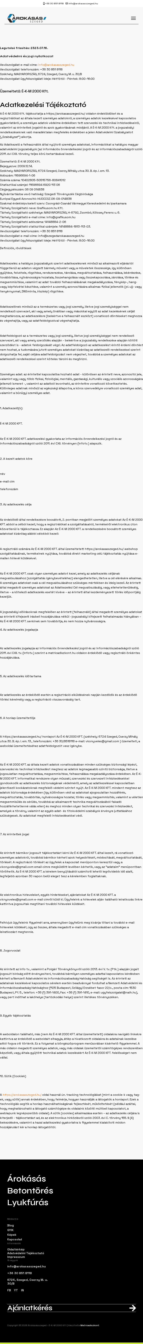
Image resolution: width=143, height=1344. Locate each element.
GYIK (10, 1230)
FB (9, 1290)
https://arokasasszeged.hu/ (22, 1095)
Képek (11, 1235)
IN (22, 1290)
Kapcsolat (14, 1239)
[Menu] (133, 18)
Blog (10, 1225)
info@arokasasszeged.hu (83, 3)
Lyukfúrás (27, 1202)
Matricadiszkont (89, 1325)
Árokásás (26, 1178)
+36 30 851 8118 (54, 3)
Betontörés (30, 1190)
